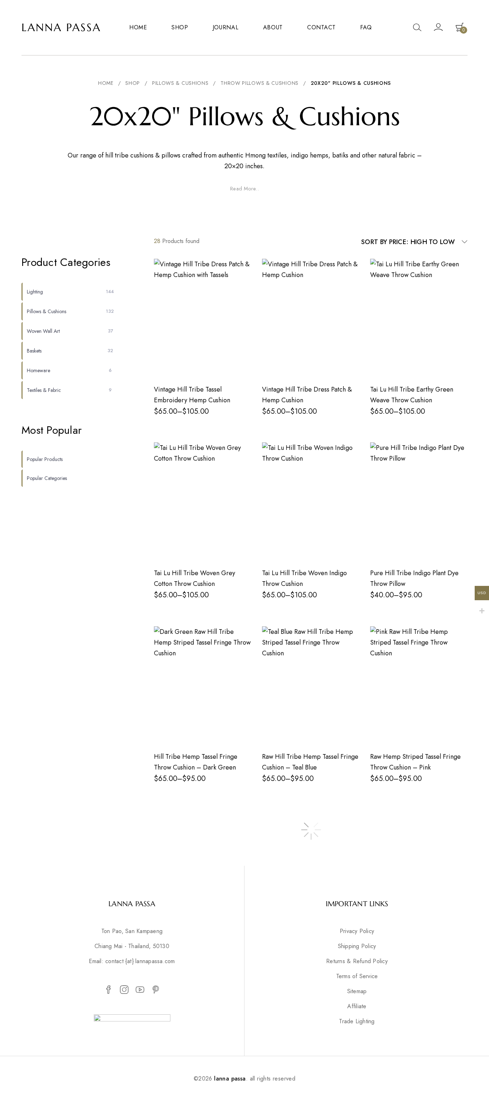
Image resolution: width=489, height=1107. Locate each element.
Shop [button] (179, 27)
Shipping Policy (357, 946)
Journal (226, 27)
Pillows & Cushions (180, 83)
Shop (132, 83)
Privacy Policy (357, 931)
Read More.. (244, 188)
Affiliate (356, 1006)
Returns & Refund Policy (357, 961)
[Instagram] (124, 990)
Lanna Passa (61, 27)
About (273, 27)
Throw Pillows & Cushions (260, 83)
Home (138, 27)
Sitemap (357, 991)
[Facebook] (108, 990)
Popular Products (45, 459)
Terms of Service (357, 976)
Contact (321, 27)
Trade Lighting (356, 1021)
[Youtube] (140, 990)
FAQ (366, 27)
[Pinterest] (155, 990)
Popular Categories (47, 478)
